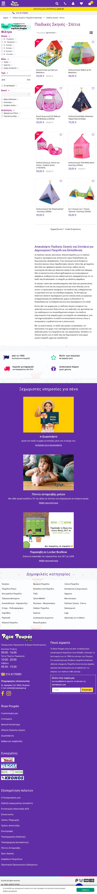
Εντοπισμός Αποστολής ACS (15, 809)
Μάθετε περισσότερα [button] (10, 891)
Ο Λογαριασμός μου (11, 797)
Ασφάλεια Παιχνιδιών (11, 859)
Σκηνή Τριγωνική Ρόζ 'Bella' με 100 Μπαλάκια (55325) (48, 117)
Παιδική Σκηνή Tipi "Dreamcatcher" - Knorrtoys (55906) (50, 210)
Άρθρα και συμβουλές (11, 741)
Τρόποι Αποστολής (10, 825)
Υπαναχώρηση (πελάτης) (13, 836)
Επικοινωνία (7, 814)
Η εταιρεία (6, 719)
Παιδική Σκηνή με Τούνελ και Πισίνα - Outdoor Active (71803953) (48, 165)
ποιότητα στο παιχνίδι (21, 358)
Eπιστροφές (7, 831)
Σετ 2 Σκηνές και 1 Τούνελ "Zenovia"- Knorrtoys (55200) (79, 210)
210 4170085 (13, 674)
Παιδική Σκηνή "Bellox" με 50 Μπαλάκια (79, 71)
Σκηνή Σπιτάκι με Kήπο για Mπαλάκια (46, 71)
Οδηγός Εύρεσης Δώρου (13, 730)
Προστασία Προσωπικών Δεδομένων (19, 864)
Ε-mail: (3, 688)
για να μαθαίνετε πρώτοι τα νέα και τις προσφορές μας (69, 683)
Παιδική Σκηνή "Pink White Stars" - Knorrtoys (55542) (81, 164)
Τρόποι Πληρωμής (10, 820)
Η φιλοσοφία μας (9, 713)
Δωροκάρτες (7, 735)
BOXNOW (50, 9)
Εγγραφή (87, 690)
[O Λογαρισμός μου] (73, 3)
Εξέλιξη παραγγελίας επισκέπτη (17, 803)
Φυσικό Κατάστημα (10, 724)
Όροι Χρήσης (7, 853)
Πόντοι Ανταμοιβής (10, 848)
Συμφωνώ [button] (85, 890)
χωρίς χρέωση (65, 369)
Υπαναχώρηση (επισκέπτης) (15, 842)
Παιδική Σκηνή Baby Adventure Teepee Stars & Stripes (80, 117)
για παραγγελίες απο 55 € (23, 369)
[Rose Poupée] (14, 3)
